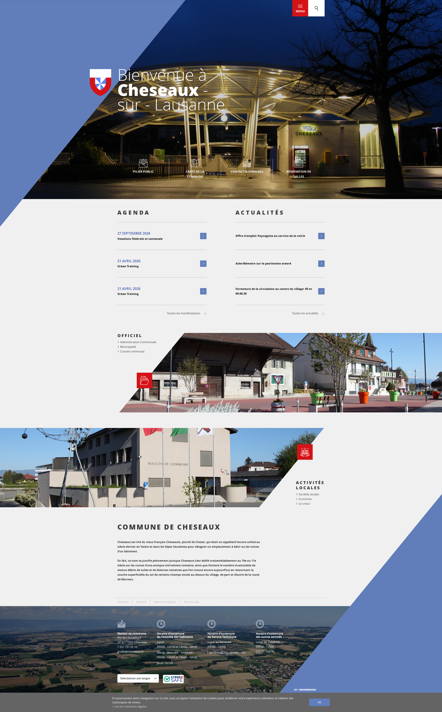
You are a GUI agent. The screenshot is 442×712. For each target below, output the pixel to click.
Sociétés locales (309, 494)
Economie (305, 499)
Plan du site (191, 602)
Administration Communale (138, 342)
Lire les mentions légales (131, 706)
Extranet (122, 602)
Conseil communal (132, 351)
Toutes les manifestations (183, 313)
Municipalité (128, 347)
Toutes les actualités (305, 313)
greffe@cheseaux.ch (130, 651)
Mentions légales (165, 602)
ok (319, 702)
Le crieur (304, 504)
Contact (141, 602)
